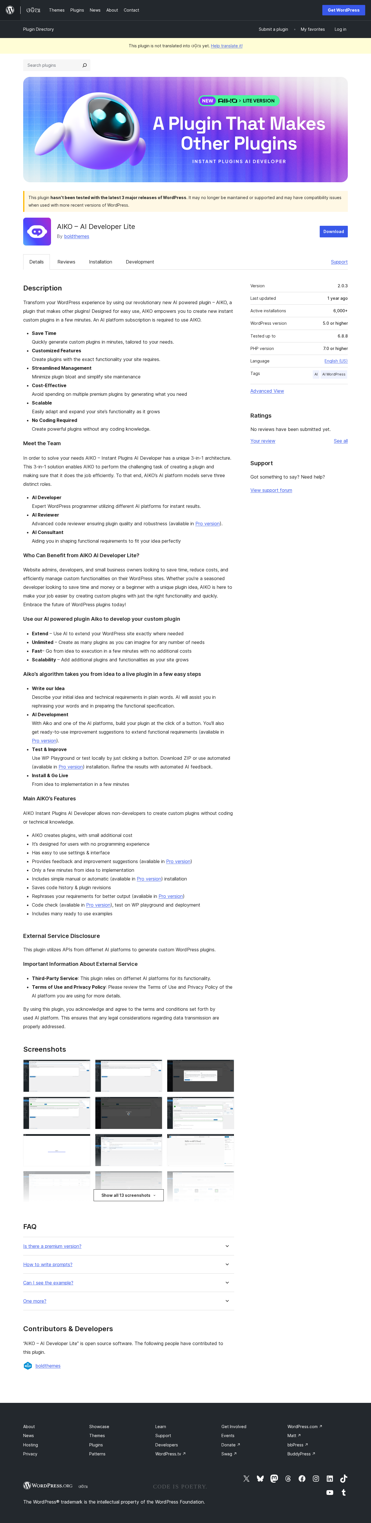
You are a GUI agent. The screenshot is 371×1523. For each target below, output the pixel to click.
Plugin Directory (38, 29)
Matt (294, 1435)
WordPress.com (305, 1426)
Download (333, 231)
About (29, 1426)
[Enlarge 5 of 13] (154, 1104)
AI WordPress (333, 374)
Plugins (96, 1444)
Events (227, 1435)
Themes (97, 1435)
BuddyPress (302, 1453)
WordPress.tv (170, 1453)
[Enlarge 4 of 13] (83, 1104)
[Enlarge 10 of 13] (83, 1179)
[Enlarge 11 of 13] (154, 1179)
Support (339, 262)
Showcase (99, 1426)
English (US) (336, 360)
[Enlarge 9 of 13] (226, 1142)
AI (316, 374)
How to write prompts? (47, 1264)
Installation (100, 262)
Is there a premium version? (52, 1246)
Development (140, 262)
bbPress (298, 1444)
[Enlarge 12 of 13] (226, 1179)
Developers (166, 1444)
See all (341, 441)
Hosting (30, 1444)
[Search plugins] (84, 65)
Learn (160, 1426)
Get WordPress (344, 10)
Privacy (30, 1453)
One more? (34, 1301)
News (28, 1435)
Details (36, 262)
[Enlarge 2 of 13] (154, 1067)
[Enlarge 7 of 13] (83, 1142)
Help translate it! (227, 45)
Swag (229, 1453)
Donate (231, 1444)
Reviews (66, 262)
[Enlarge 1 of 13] (83, 1067)
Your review (262, 441)
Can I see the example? (48, 1283)
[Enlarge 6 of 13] (226, 1104)
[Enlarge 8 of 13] (154, 1142)
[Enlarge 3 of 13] (226, 1067)
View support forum (271, 490)
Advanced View (267, 391)
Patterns (97, 1453)
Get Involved (233, 1426)
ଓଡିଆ (83, 1486)
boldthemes (76, 236)
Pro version (207, 523)
